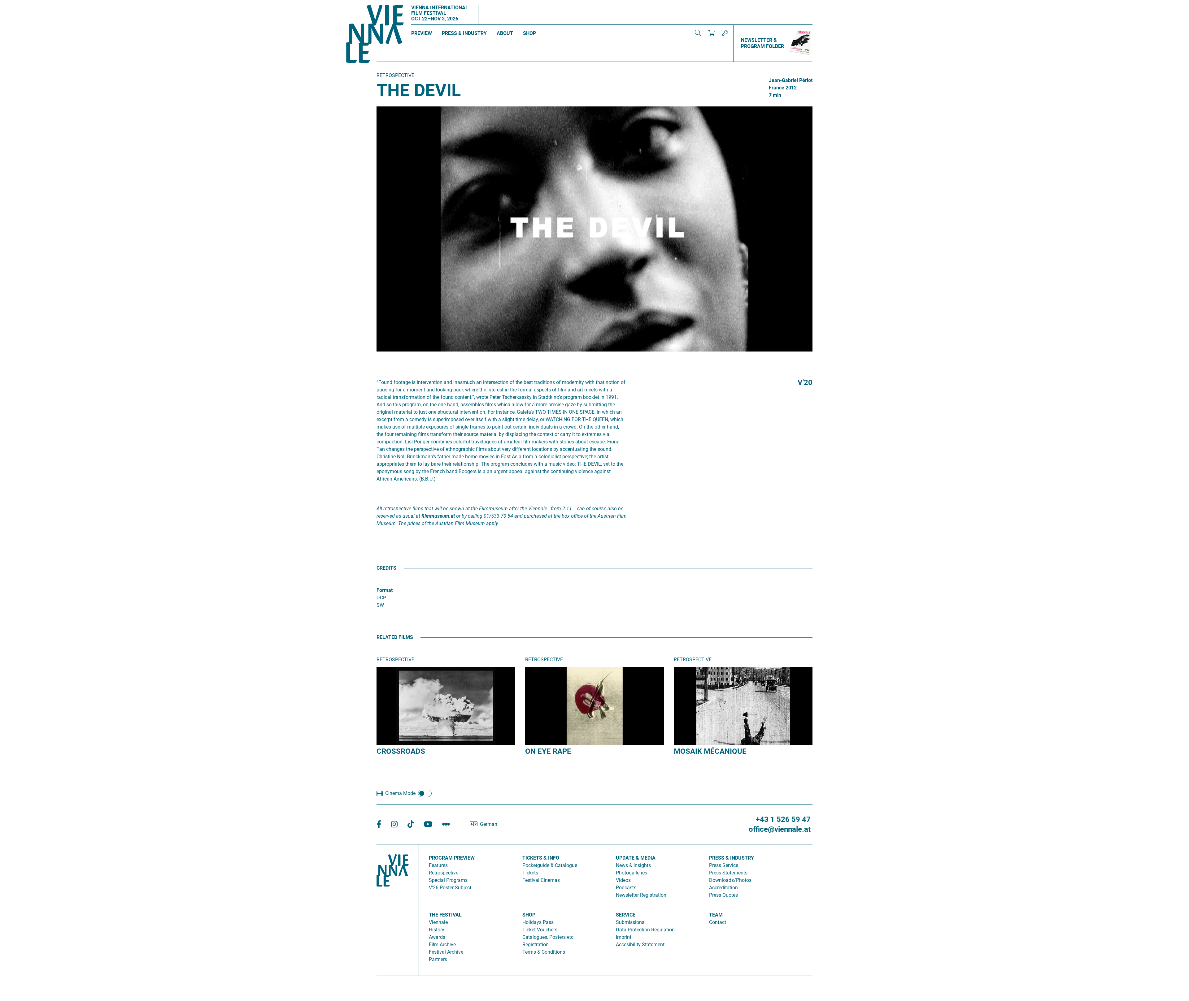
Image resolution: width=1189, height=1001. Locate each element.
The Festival (445, 915)
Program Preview (452, 858)
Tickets (530, 873)
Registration (535, 944)
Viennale (438, 922)
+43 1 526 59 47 (783, 819)
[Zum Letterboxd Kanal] (446, 824)
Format (385, 590)
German (488, 824)
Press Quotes (723, 895)
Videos (623, 880)
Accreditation (723, 888)
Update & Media (635, 858)
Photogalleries (631, 873)
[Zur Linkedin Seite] (394, 824)
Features (438, 865)
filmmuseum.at (438, 516)
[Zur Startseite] (375, 35)
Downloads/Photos (730, 880)
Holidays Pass (538, 922)
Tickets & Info (540, 858)
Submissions (630, 922)
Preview (421, 33)
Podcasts (626, 888)
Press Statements (728, 873)
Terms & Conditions (543, 952)
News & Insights (633, 865)
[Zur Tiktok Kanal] (410, 824)
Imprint (623, 937)
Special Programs (448, 880)
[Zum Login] (725, 32)
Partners (438, 959)
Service (625, 915)
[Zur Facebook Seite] (379, 824)
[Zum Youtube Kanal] (428, 824)
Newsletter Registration (641, 895)
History (436, 930)
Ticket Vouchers (539, 930)
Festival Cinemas (541, 880)
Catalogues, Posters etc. (548, 937)
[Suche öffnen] (697, 32)
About (505, 33)
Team (716, 915)
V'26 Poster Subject (450, 888)
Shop (529, 33)
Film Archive (442, 944)
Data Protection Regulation (645, 930)
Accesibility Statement (640, 944)
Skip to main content (22, 3)
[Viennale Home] (393, 907)
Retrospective (443, 873)
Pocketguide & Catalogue (549, 865)
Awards (437, 937)
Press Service (723, 865)
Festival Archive (446, 952)
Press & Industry (464, 33)
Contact (717, 922)
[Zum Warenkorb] (711, 32)
